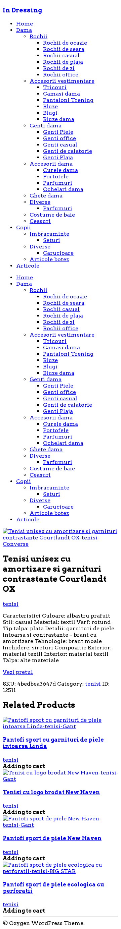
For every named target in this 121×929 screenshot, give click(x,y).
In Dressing (22, 10)
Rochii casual (61, 55)
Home (24, 23)
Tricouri (55, 87)
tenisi (10, 604)
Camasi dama (61, 94)
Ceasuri (40, 221)
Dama (24, 30)
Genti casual (60, 144)
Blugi (50, 113)
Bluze (50, 106)
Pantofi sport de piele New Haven (52, 838)
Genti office (59, 138)
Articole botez (49, 259)
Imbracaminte (49, 234)
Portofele (56, 176)
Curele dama (60, 170)
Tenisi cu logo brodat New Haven (51, 792)
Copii (23, 227)
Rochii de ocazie (65, 43)
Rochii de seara (63, 49)
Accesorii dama (51, 164)
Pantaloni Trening (68, 100)
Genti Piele (58, 132)
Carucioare (58, 253)
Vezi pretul (18, 672)
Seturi (51, 240)
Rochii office (60, 74)
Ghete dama (46, 195)
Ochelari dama (63, 189)
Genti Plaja (58, 157)
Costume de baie (52, 215)
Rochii (38, 36)
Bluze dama (58, 119)
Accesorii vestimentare (62, 81)
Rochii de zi (59, 68)
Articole (27, 266)
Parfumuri (57, 183)
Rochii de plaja (63, 62)
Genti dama (46, 125)
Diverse (40, 202)
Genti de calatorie (67, 151)
